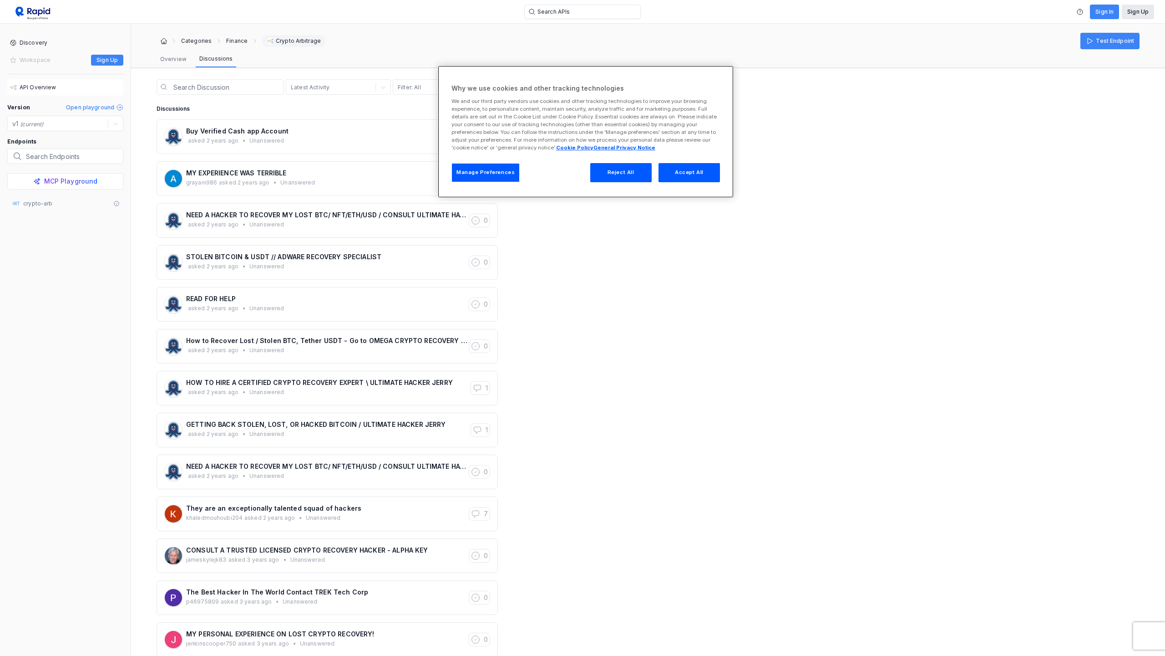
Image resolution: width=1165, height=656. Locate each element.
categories (196, 41)
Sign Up (1138, 11)
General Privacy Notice (624, 147)
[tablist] (196, 59)
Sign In (1104, 11)
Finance (237, 41)
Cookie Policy (574, 147)
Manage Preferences (485, 172)
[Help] (1080, 12)
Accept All (689, 172)
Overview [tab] (173, 59)
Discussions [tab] (216, 58)
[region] (586, 132)
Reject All (621, 172)
